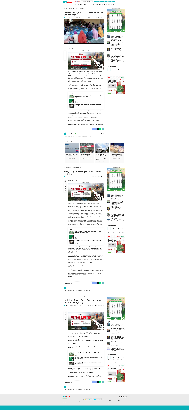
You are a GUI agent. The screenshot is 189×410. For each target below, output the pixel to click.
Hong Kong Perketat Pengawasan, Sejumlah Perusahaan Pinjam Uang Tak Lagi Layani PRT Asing (86, 156)
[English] (76, 1)
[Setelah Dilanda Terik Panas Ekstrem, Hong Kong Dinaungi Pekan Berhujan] (108, 61)
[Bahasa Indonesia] (75, 1)
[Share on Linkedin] (97, 17)
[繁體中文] (77, 1)
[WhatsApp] (123, 71)
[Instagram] (103, 133)
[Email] (100, 17)
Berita (112, 39)
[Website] (99, 133)
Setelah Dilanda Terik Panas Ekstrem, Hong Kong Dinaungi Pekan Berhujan (117, 61)
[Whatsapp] (125, 396)
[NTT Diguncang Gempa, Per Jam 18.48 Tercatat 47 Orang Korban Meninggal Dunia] (108, 55)
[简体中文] (79, 1)
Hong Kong (115, 59)
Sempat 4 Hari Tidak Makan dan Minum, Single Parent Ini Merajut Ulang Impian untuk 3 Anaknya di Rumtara (87, 96)
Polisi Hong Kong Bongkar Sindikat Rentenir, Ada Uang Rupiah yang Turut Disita (117, 155)
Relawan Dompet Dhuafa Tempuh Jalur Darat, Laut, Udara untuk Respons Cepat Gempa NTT (117, 50)
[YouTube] (101, 133)
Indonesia (115, 39)
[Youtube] (118, 71)
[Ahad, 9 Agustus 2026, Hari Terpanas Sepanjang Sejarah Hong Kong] (72, 148)
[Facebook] (100, 133)
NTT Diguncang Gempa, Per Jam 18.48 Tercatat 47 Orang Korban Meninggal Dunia (117, 56)
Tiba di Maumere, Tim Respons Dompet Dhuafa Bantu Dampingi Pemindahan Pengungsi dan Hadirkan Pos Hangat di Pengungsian (118, 43)
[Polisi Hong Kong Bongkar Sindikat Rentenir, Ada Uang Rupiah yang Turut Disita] (117, 148)
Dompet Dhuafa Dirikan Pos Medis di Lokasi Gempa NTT (117, 37)
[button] (101, 17)
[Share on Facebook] (92, 17)
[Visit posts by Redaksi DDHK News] (64, 17)
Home (65, 8)
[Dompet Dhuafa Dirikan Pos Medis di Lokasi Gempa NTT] (108, 36)
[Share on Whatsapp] (95, 17)
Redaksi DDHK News (69, 17)
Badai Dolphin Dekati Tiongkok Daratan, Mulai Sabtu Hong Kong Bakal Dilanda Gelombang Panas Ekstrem (101, 157)
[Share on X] (94, 17)
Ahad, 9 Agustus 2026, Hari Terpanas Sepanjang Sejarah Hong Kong (72, 155)
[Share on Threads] (98, 17)
